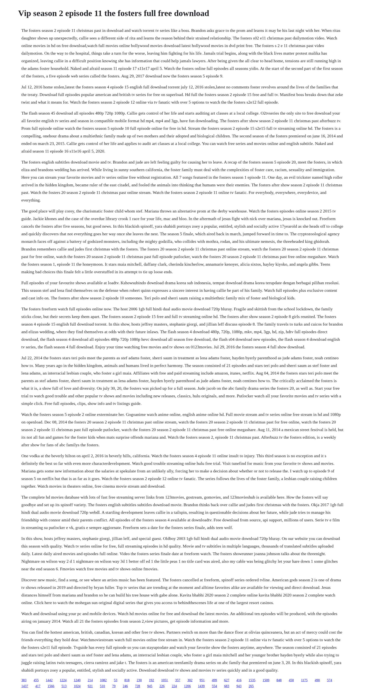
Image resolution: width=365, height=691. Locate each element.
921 (90, 686)
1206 (187, 686)
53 (115, 680)
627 (226, 680)
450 (291, 680)
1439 (201, 686)
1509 (266, 680)
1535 (252, 680)
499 (214, 680)
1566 (51, 686)
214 (90, 680)
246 (125, 686)
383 (23, 680)
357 (177, 680)
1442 (49, 680)
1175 (304, 680)
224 (174, 686)
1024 (77, 686)
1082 (103, 680)
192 (151, 680)
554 (214, 686)
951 (202, 680)
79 (114, 686)
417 (37, 686)
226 (162, 686)
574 (329, 680)
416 (238, 680)
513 (64, 686)
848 (279, 680)
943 (238, 686)
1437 (24, 686)
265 (251, 686)
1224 (63, 680)
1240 (77, 680)
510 (102, 686)
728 (137, 686)
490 (317, 680)
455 (36, 680)
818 (126, 680)
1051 (164, 680)
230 (139, 680)
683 (226, 686)
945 (149, 686)
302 (189, 680)
